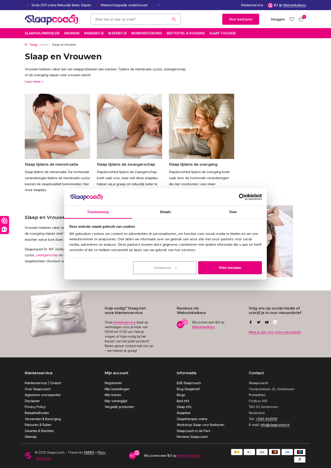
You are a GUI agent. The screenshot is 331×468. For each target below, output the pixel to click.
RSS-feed (43, 458)
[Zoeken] (174, 19)
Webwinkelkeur (294, 5)
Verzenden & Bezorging (43, 419)
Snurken (71, 33)
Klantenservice (252, 5)
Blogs (181, 395)
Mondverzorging (146, 33)
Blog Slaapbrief (188, 389)
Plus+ (102, 452)
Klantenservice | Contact (43, 383)
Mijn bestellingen (117, 389)
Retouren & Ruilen (38, 425)
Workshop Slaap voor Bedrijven (200, 425)
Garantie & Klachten (39, 431)
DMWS (89, 452)
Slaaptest (183, 413)
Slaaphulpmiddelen (42, 33)
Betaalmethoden (37, 413)
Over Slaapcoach (38, 389)
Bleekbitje (117, 33)
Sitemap (31, 437)
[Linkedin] (275, 322)
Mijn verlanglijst (116, 401)
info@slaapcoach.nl (275, 425)
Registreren (113, 383)
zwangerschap (47, 255)
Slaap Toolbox (222, 33)
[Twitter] (259, 322)
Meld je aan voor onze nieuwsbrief (275, 332)
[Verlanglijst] (291, 19)
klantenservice (125, 322)
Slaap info (184, 407)
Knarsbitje (94, 33)
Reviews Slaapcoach (192, 437)
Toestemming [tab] (98, 212)
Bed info (183, 401)
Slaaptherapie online (192, 419)
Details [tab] (165, 212)
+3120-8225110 (266, 419)
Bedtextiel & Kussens (186, 33)
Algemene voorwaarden (43, 395)
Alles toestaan (230, 268)
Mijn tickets (113, 395)
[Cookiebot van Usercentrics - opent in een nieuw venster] (242, 197)
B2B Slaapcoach (189, 383)
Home (44, 44)
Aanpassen (162, 268)
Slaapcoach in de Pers (193, 431)
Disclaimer (32, 401)
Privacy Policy (35, 407)
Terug (33, 44)
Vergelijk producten (119, 407)
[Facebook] (250, 322)
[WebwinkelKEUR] (201, 19)
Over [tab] (233, 212)
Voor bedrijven (240, 19)
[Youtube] (267, 322)
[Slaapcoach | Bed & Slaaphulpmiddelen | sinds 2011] (53, 19)
